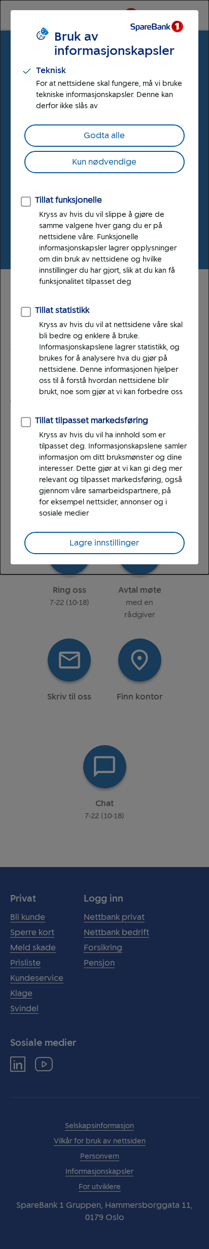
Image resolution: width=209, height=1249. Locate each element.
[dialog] (104, 287)
